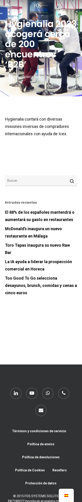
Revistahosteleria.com (23, 77)
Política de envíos (40, 444)
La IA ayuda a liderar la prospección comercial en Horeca (38, 265)
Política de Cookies (30, 470)
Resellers (59, 470)
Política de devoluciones (41, 457)
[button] (7, 5)
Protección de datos (40, 483)
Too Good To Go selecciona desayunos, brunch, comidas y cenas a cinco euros (41, 285)
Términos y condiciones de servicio (39, 431)
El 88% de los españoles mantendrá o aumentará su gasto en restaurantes (39, 216)
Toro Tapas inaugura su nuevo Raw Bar (37, 249)
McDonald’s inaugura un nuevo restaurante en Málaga (33, 232)
